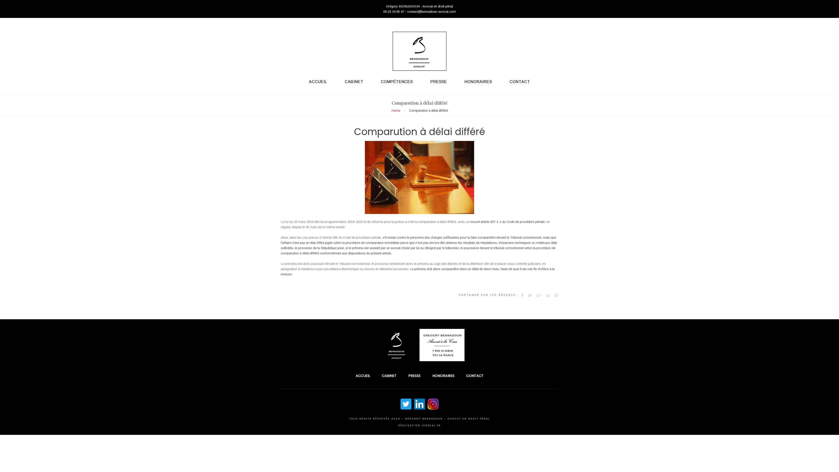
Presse (438, 82)
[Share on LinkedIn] (548, 295)
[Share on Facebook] (522, 295)
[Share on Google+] (539, 295)
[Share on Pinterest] (556, 295)
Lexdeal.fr (431, 425)
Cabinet (354, 82)
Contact (520, 82)
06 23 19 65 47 (393, 11)
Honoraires (478, 82)
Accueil (318, 82)
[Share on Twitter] (530, 295)
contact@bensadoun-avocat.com (431, 11)
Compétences (397, 82)
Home (395, 110)
